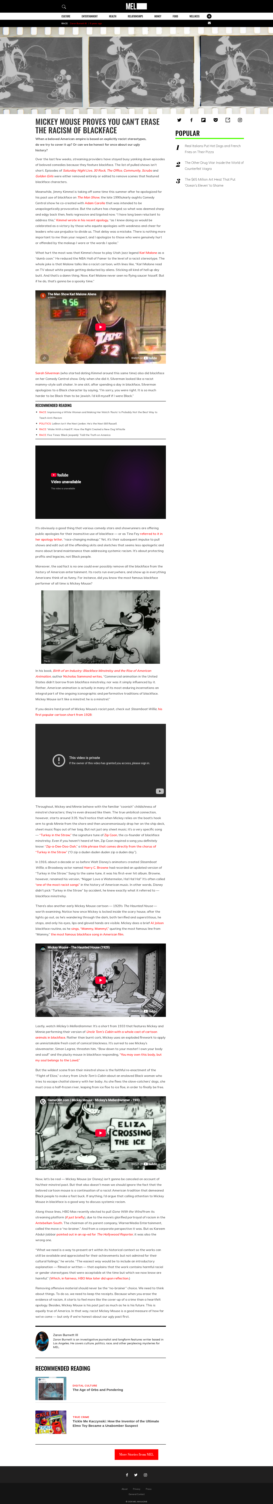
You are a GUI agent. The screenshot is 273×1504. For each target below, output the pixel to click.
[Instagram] (240, 120)
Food (175, 16)
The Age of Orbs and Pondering (98, 1390)
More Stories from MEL (136, 1454)
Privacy (136, 1489)
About (124, 1489)
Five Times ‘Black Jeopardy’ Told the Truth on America (74, 434)
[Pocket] (215, 120)
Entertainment (90, 16)
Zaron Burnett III (78, 23)
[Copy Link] (228, 120)
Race (64, 23)
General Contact (137, 1494)
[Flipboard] (203, 120)
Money (157, 16)
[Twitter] (179, 120)
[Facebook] (191, 120)
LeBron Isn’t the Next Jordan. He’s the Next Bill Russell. (78, 423)
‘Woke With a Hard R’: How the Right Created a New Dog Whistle (82, 429)
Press (149, 1489)
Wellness (194, 16)
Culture (65, 16)
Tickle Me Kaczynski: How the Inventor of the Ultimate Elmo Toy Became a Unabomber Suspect (116, 1423)
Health (112, 16)
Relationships (135, 16)
